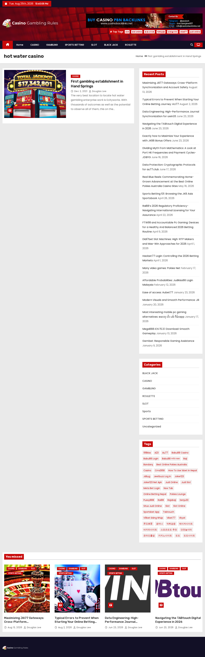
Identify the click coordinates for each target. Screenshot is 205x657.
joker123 (179, 476)
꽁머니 (159, 523)
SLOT (94, 44)
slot (127, 31)
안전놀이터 (172, 31)
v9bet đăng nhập (153, 517)
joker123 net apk (153, 482)
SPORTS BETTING (74, 44)
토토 (178, 535)
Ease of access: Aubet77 (157, 292)
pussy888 (149, 500)
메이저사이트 (186, 523)
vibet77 (183, 31)
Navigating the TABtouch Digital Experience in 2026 (178, 620)
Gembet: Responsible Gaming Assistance (168, 341)
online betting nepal (155, 494)
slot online (137, 31)
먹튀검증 (161, 31)
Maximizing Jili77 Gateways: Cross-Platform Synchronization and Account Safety (25, 623)
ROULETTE (130, 44)
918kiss (147, 452)
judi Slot (186, 482)
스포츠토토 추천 (169, 529)
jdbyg (147, 476)
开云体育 (148, 523)
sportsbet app (151, 511)
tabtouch (168, 511)
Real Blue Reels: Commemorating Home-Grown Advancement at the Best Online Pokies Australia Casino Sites (168, 181)
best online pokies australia (171, 464)
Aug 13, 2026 (15, 627)
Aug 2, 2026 (65, 627)
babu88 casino (180, 452)
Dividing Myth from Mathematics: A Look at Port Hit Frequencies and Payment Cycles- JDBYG (169, 152)
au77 (165, 452)
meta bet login (152, 488)
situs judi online (153, 506)
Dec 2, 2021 (81, 91)
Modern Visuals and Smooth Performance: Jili (170, 300)
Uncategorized (151, 426)
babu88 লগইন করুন (171, 458)
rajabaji (172, 500)
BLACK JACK (111, 44)
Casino (147, 470)
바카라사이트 (150, 529)
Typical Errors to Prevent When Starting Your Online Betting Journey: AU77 (77, 621)
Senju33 (184, 500)
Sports (146, 411)
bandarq (148, 464)
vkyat (182, 517)
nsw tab (168, 488)
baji (185, 458)
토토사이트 (149, 31)
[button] (191, 45)
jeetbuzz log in (162, 476)
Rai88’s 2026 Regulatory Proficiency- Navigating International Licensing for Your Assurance (168, 210)
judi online (195, 31)
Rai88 (161, 500)
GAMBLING (52, 44)
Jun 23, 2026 (116, 627)
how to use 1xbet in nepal (182, 470)
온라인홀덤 (149, 535)
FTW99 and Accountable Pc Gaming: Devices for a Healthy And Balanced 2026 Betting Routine (170, 227)
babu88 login (151, 458)
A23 (157, 452)
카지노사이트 (165, 535)
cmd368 (160, 470)
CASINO (34, 44)
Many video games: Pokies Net (161, 268)
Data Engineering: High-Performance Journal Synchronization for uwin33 (124, 621)
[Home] (7, 45)
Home (19, 44)
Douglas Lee (98, 91)
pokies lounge (178, 494)
